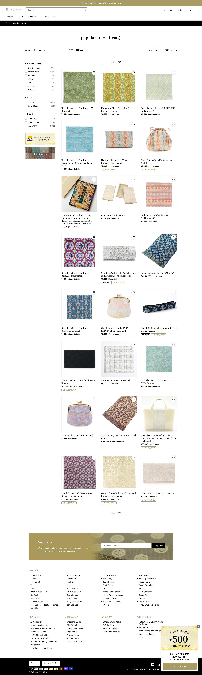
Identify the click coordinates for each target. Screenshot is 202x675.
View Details (180, 666)
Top (7, 23)
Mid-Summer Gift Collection (42, 628)
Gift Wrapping (73, 625)
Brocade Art (35, 598)
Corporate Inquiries (111, 631)
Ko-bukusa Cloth (74, 592)
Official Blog (108, 625)
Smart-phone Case (147, 578)
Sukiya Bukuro (73, 598)
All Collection (36, 622)
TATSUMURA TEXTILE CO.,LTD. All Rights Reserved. (156, 669)
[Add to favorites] (94, 72)
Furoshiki (34, 608)
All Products (35, 575)
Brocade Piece (109, 575)
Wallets (106, 605)
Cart (141, 637)
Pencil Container (146, 585)
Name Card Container (112, 592)
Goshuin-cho (72, 595)
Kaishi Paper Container (113, 595)
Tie (31, 585)
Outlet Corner (36, 645)
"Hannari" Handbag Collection (43, 641)
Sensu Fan (143, 595)
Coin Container (145, 592)
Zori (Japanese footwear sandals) (45, 605)
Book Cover (108, 585)
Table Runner (108, 582)
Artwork (34, 578)
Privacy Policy (73, 635)
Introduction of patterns (41, 648)
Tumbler (70, 582)
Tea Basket (144, 601)
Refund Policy (73, 638)
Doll (104, 588)
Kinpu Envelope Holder (149, 605)
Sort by (28, 50)
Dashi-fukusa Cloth (38, 592)
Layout (70, 50)
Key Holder (71, 578)
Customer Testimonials (77, 641)
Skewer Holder (36, 601)
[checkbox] (41, 68)
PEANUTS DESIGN (38, 635)
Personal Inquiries (110, 628)
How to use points (75, 628)
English (34, 663)
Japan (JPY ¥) (50, 663)
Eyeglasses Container (76, 601)
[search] (56, 9)
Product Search (146, 627)
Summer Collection (38, 625)
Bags (69, 585)
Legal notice (72, 631)
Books (142, 598)
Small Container (74, 575)
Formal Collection (38, 631)
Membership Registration (150, 631)
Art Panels (143, 575)
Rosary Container (110, 598)
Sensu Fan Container (112, 601)
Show (150, 50)
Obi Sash (34, 595)
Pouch (33, 588)
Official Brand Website (113, 622)
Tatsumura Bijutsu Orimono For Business (152, 623)
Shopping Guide (74, 622)
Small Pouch (72, 588)
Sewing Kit (35, 582)
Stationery (107, 578)
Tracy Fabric (144, 582)
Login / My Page (146, 634)
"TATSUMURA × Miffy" (40, 638)
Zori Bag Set (72, 605)
